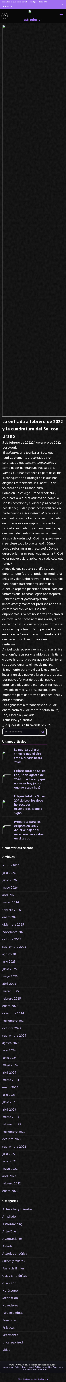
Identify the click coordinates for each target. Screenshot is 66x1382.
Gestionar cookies (39, 1369)
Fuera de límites (13, 1268)
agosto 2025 (10, 954)
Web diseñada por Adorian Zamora (33, 1379)
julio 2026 (9, 873)
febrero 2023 (11, 1124)
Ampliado (9, 1216)
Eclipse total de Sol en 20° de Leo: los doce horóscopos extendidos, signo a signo (30, 804)
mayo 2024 (10, 1065)
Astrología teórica (14, 1253)
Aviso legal (8, 1367)
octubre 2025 (11, 939)
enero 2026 (10, 917)
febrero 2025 (11, 998)
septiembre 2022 (14, 1146)
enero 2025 (10, 1006)
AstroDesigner (12, 1238)
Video (6, 1349)
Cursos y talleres (13, 1261)
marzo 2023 (10, 1117)
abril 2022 (9, 1176)
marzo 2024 (10, 1080)
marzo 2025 (10, 991)
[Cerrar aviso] (62, 4)
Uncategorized (12, 1342)
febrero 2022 (11, 1183)
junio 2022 (9, 1161)
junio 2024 (9, 1057)
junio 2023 (9, 1102)
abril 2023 (9, 1109)
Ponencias (9, 1320)
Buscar (42, 731)
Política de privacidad (24, 1367)
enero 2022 (10, 1191)
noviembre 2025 (13, 932)
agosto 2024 (10, 1043)
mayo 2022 (10, 1168)
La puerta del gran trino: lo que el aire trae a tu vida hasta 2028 (28, 756)
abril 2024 (9, 1072)
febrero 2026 (11, 910)
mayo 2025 (10, 976)
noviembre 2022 (13, 1131)
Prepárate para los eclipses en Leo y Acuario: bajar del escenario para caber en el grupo (29, 830)
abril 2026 (9, 895)
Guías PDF (9, 1283)
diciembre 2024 (13, 1013)
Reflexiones (10, 1335)
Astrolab (8, 1246)
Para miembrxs (12, 1312)
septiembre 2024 (14, 1035)
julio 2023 (9, 1094)
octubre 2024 (11, 1028)
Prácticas (8, 1327)
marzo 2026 (10, 902)
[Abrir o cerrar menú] (61, 16)
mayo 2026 (10, 887)
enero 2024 (10, 1087)
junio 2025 (9, 969)
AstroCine (9, 1231)
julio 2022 (9, 1154)
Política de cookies (43, 1367)
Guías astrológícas (14, 1275)
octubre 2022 (11, 1139)
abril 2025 (9, 983)
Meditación (10, 1298)
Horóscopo (10, 1290)
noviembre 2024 (13, 1020)
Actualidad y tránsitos (17, 720)
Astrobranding (12, 1224)
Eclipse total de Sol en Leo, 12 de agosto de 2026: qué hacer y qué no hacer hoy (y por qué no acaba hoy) (30, 779)
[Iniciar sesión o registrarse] (5, 16)
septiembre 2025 (14, 946)
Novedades (10, 1305)
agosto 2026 (10, 865)
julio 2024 (9, 1050)
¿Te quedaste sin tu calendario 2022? (27, 725)
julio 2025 (9, 961)
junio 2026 (9, 880)
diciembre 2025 (13, 924)
